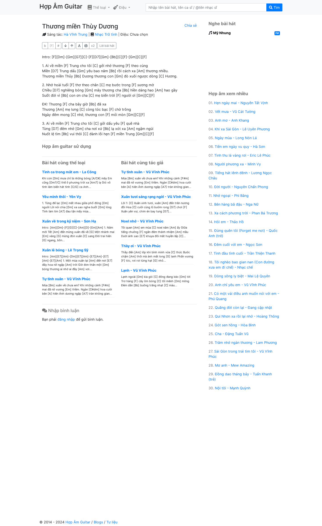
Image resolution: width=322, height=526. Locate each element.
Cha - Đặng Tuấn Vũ (231, 334)
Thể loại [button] (99, 7)
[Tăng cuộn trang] (65, 45)
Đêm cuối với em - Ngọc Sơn (238, 244)
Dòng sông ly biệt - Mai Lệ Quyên (242, 276)
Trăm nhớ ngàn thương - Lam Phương (246, 342)
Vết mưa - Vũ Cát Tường (235, 111)
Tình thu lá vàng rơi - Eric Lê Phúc (242, 155)
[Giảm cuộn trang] (72, 45)
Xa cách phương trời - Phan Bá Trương (246, 213)
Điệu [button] (122, 7)
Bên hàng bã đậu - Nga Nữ (236, 204)
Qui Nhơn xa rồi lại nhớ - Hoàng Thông (247, 316)
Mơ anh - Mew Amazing (234, 365)
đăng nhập (66, 319)
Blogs (98, 522)
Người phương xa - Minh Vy (238, 164)
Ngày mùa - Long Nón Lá (236, 138)
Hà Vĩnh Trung (75, 34)
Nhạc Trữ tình (106, 34)
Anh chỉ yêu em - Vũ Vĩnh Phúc (240, 285)
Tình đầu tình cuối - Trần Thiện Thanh (244, 253)
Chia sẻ (190, 25)
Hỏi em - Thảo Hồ (229, 222)
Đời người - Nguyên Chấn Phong (241, 187)
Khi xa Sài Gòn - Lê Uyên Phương (242, 129)
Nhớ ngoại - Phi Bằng (231, 195)
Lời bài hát (106, 45)
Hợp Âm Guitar (77, 522)
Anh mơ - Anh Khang (232, 120)
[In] (85, 45)
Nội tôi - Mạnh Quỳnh (232, 388)
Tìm (276, 7)
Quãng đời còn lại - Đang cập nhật (243, 307)
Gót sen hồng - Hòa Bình (235, 325)
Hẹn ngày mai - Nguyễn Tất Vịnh (241, 103)
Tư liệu (111, 522)
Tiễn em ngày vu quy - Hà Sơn (240, 146)
